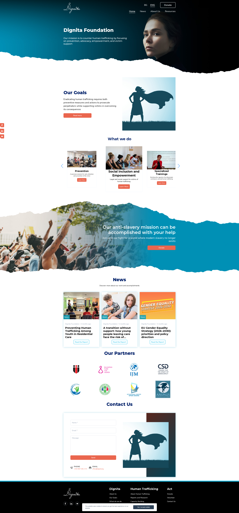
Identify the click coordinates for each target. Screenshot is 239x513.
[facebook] (65, 504)
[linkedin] (71, 504)
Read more (77, 115)
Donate (168, 5)
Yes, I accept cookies (143, 507)
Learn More (81, 180)
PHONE (77, 466)
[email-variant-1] (77, 504)
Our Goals (113, 498)
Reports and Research (139, 498)
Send (93, 457)
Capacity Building (137, 501)
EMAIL (95, 466)
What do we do (115, 501)
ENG (152, 5)
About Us (113, 494)
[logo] (95, 8)
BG (145, 5)
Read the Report (81, 342)
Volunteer (171, 498)
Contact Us (171, 501)
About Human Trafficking (140, 494)
